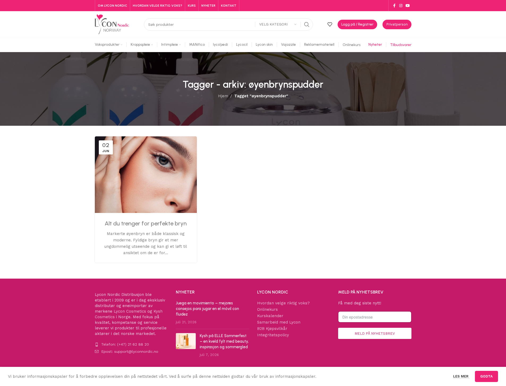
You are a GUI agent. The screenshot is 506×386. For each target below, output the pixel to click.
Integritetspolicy (273, 335)
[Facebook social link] (394, 5)
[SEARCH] (307, 24)
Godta (486, 376)
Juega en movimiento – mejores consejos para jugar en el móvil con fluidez (207, 309)
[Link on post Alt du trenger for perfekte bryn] (146, 174)
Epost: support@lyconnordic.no (129, 351)
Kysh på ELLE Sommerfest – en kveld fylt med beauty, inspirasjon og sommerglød (224, 341)
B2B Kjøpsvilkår (272, 328)
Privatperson (397, 24)
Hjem (223, 96)
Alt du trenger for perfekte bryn (146, 223)
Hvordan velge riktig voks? (283, 303)
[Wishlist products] (330, 24)
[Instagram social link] (401, 5)
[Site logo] (112, 24)
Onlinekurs (267, 309)
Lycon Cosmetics (130, 311)
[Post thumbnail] (186, 345)
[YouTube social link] (407, 5)
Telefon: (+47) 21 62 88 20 (125, 344)
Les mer (461, 376)
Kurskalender (270, 315)
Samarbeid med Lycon (278, 322)
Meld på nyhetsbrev (375, 333)
